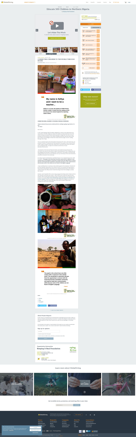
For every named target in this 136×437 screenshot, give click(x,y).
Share (73, 53)
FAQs (75, 425)
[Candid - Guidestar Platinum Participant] (84, 431)
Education (60, 6)
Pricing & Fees (52, 426)
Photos (62, 53)
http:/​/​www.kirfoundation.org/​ (47, 352)
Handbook (52, 425)
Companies (99, 2)
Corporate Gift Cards (66, 425)
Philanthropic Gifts (41, 423)
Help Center (78, 414)
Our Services (64, 421)
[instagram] (90, 414)
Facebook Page (45, 353)
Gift (117, 2)
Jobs (75, 423)
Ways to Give (40, 421)
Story (40, 53)
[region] (22, 430)
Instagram (41, 301)
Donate (29, 2)
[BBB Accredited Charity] (89, 431)
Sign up (45, 338)
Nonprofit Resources (89, 421)
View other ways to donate (95, 73)
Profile (43, 355)
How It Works (76, 421)
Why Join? (51, 423)
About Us (77, 420)
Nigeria (67, 6)
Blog (110, 2)
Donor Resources (89, 425)
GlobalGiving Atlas (65, 426)
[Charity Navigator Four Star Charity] (81, 431)
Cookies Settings (35, 432)
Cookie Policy (11, 430)
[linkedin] (94, 414)
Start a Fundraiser (90, 103)
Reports (51, 53)
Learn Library (90, 420)
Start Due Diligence (53, 421)
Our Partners (64, 423)
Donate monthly (96, 27)
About (87, 2)
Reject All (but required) (35, 430)
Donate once (85, 27)
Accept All (35, 427)
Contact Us (76, 426)
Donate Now (90, 24)
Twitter (40, 298)
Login (129, 2)
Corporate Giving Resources (91, 423)
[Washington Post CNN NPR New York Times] (53, 431)
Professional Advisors (42, 425)
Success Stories (88, 426)
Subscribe (77, 405)
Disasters (105, 2)
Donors (40, 420)
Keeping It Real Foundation (68, 11)
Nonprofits (93, 2)
